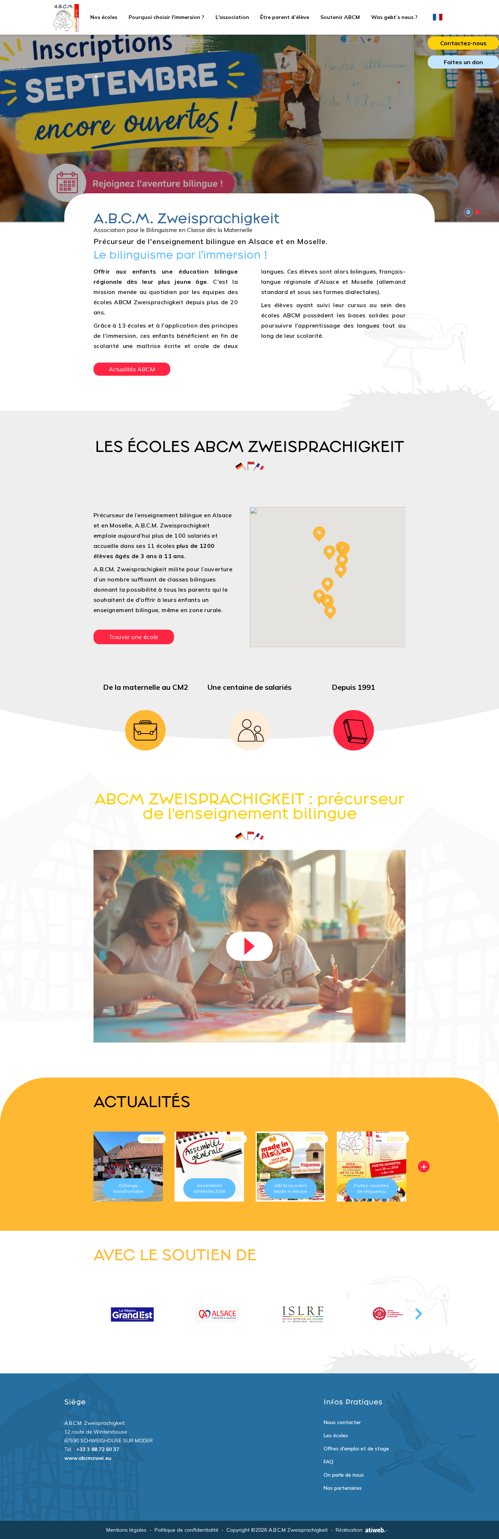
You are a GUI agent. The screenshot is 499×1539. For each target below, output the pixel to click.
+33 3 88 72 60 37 (97, 1449)
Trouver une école (134, 637)
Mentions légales (126, 1530)
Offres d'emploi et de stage (356, 1448)
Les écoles (336, 1435)
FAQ (329, 1461)
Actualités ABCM (132, 369)
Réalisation (349, 1530)
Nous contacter (342, 1422)
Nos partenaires (343, 1488)
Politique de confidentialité (186, 1530)
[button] (327, 584)
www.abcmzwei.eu (87, 1458)
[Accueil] (66, 17)
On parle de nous (344, 1475)
